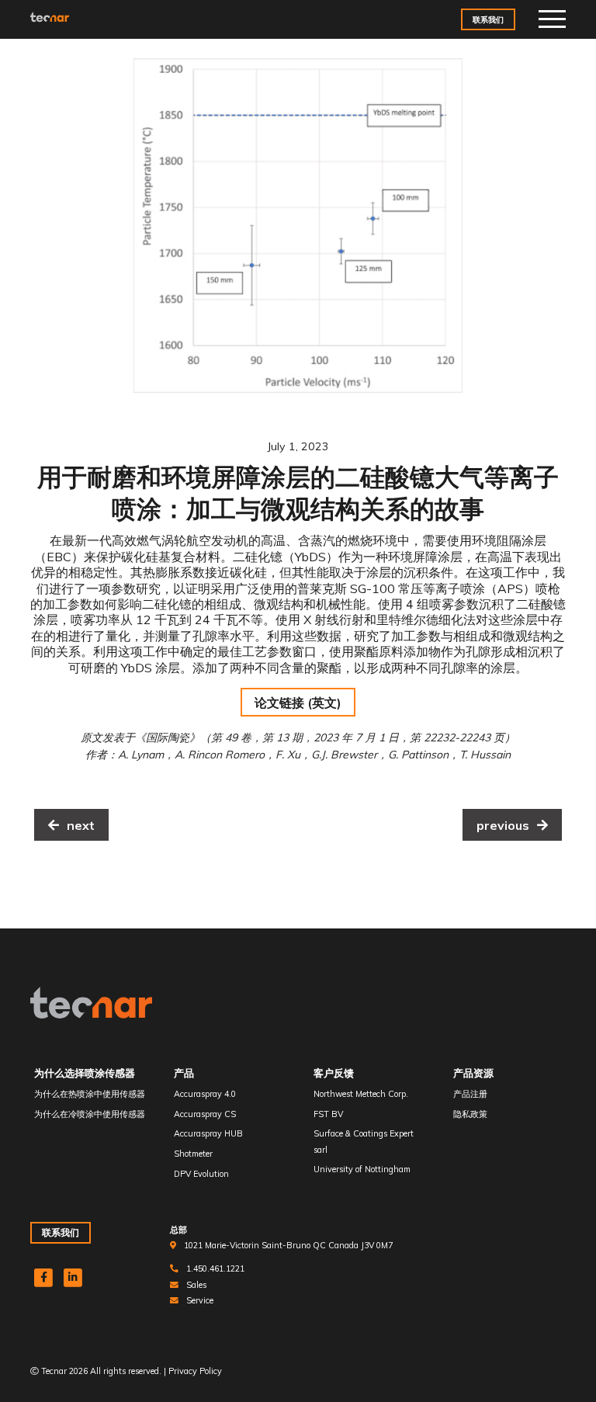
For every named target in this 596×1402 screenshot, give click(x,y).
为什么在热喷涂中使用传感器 (89, 1093)
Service (199, 1300)
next (81, 825)
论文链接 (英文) (298, 702)
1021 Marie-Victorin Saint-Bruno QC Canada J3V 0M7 (288, 1245)
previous (502, 825)
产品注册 (470, 1093)
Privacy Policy (195, 1371)
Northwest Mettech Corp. (361, 1093)
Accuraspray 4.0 (205, 1093)
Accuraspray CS (205, 1114)
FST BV (328, 1114)
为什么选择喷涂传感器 (84, 1073)
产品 (184, 1073)
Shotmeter (193, 1153)
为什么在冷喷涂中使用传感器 (89, 1114)
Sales (196, 1284)
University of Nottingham (362, 1169)
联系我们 (488, 19)
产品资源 (473, 1073)
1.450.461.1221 (215, 1268)
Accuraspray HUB (208, 1133)
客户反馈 (334, 1073)
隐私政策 (470, 1114)
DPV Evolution (201, 1173)
